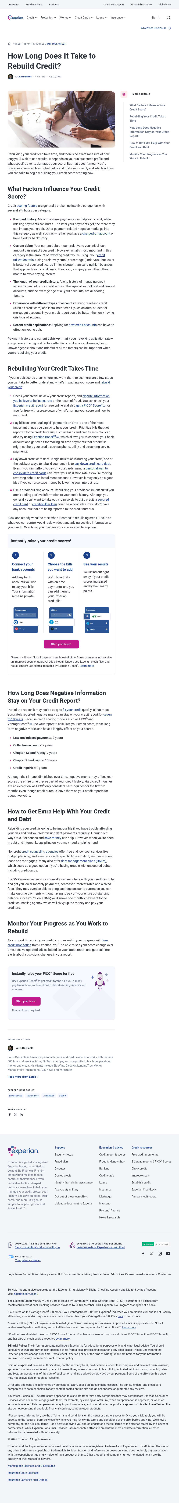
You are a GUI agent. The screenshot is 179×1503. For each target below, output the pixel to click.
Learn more (87, 666)
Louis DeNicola (24, 77)
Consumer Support (113, 4)
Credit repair (49, 1096)
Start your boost (61, 644)
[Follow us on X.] (151, 1254)
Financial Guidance (141, 4)
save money (52, 838)
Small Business (34, 4)
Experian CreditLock (144, 1189)
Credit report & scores (29, 44)
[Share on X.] (16, 1114)
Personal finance (109, 1210)
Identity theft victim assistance (73, 1182)
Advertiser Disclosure (153, 28)
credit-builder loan (44, 504)
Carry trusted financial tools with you (37, 1247)
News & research (109, 1217)
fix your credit (72, 710)
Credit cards (106, 1175)
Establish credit (141, 1182)
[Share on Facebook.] (10, 1114)
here (120, 1316)
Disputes (60, 1168)
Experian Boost (44, 437)
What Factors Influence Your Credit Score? (147, 107)
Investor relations (146, 1274)
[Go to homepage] (10, 44)
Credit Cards (82, 17)
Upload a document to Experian (74, 1203)
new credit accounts (83, 325)
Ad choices (117, 1274)
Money (64, 17)
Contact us (164, 1274)
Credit (30, 17)
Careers (129, 1274)
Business (54, 4)
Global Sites (165, 4)
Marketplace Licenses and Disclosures (31, 1466)
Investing (104, 1203)
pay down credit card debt (92, 463)
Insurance (117, 17)
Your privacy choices (28, 1260)
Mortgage (105, 1196)
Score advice (32, 1096)
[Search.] (168, 17)
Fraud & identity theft (112, 1161)
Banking (104, 1168)
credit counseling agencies (40, 851)
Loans (100, 17)
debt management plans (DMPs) (83, 861)
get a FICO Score (89, 405)
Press (105, 1274)
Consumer (13, 4)
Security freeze (64, 1154)
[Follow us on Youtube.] (168, 1254)
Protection (47, 17)
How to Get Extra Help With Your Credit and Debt (150, 145)
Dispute (62, 1096)
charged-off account (96, 233)
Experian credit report (28, 405)
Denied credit (63, 1175)
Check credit (139, 1168)
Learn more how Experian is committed (101, 1247)
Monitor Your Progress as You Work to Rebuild (148, 156)
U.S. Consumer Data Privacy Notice (79, 1274)
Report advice (15, 1096)
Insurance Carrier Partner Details (27, 1480)
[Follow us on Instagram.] (160, 1254)
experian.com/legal (25, 1294)
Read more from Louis (22, 1076)
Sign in (156, 17)
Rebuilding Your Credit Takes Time (148, 118)
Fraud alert (61, 1161)
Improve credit (57, 44)
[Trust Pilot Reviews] (155, 1244)
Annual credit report (144, 1196)
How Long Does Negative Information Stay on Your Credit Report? (149, 132)
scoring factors (27, 205)
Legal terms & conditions (23, 1274)
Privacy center (48, 1274)
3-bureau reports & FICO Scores (151, 1161)
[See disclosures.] (104, 405)
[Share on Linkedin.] (21, 1114)
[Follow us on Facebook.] (143, 1254)
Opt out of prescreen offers (71, 1196)
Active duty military (66, 1189)
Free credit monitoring (145, 1154)
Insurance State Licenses (23, 1473)
